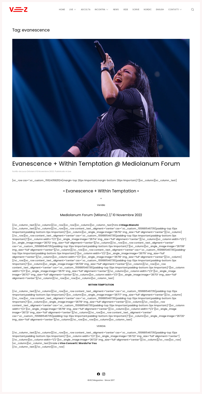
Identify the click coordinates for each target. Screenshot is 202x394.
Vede (125, 9)
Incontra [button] (100, 9)
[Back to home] (18, 9)
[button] (192, 9)
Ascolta (85, 9)
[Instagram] (103, 374)
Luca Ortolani (28, 171)
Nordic (148, 9)
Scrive (135, 9)
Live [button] (71, 9)
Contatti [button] (173, 9)
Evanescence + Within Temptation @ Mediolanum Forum (96, 163)
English (160, 9)
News (116, 9)
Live (69, 171)
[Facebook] (98, 374)
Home (62, 9)
